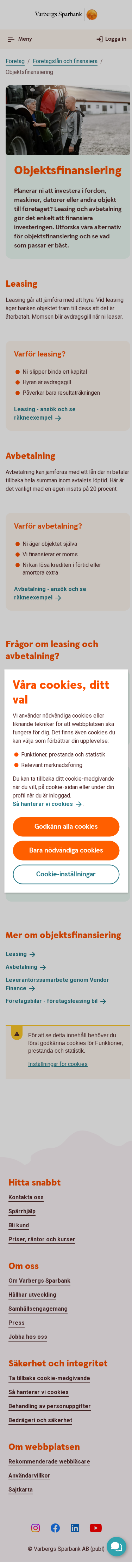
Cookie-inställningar (66, 874)
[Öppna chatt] (116, 1546)
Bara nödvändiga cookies (66, 850)
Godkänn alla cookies (66, 826)
